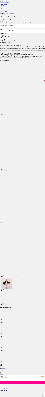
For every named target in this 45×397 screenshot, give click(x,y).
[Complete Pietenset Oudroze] (23, 342)
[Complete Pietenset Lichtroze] (23, 328)
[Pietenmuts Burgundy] (23, 297)
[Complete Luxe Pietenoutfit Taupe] (23, 314)
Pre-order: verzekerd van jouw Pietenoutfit (4, 36)
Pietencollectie (3, 10)
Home (0, 10)
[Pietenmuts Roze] (23, 114)
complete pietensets (6, 58)
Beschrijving (2, 37)
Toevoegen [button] (2, 275)
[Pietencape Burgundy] (23, 283)
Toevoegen (2, 303)
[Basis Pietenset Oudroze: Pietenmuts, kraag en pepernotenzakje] (23, 222)
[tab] (23, 37)
